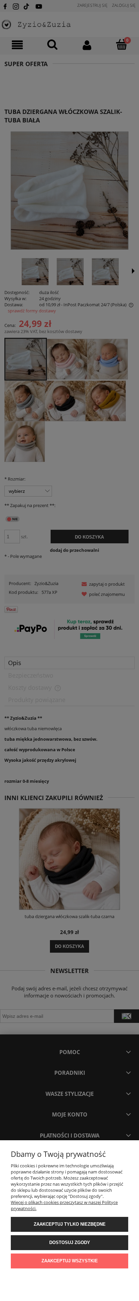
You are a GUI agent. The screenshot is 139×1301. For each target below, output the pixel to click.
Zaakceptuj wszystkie (69, 1260)
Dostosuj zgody (69, 1242)
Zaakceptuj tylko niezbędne (70, 1224)
